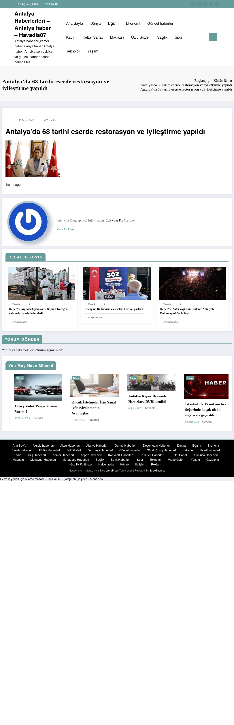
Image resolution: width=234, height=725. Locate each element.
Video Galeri (176, 462)
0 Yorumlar (50, 120)
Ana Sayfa (74, 23)
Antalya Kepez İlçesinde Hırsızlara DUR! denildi (103, 398)
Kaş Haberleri (37, 457)
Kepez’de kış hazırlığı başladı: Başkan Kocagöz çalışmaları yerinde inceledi (38, 311)
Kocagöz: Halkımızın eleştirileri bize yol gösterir (114, 309)
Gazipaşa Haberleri (100, 452)
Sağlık (162, 37)
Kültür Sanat (93, 37)
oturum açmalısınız (49, 350)
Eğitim (113, 23)
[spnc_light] (204, 37)
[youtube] (217, 4)
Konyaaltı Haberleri (120, 457)
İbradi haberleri (210, 452)
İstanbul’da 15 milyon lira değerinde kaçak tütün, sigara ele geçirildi (161, 409)
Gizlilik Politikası (81, 466)
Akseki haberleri (43, 448)
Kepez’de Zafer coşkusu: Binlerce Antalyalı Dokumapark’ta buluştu (187, 311)
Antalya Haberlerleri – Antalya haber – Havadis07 (32, 24)
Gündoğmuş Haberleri (161, 452)
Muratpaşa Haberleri (76, 462)
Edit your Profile (117, 220)
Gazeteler (212, 462)
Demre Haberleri (125, 448)
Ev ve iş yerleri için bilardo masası (22, 481)
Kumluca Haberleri (205, 457)
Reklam (156, 466)
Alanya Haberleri (97, 448)
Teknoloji (73, 51)
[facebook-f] (193, 4)
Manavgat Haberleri (43, 462)
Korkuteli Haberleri (152, 457)
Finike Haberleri (49, 452)
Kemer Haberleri (63, 457)
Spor (178, 37)
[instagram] (211, 4)
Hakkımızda (106, 466)
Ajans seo (96, 481)
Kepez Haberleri (91, 457)
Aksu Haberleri (70, 448)
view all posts (65, 229)
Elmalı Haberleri (22, 452)
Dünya (95, 23)
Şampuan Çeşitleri (75, 481)
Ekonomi (133, 23)
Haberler (188, 452)
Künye (124, 466)
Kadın (70, 37)
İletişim (139, 466)
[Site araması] (197, 37)
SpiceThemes (157, 472)
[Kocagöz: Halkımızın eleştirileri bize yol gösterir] (117, 283)
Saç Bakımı (53, 481)
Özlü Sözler (140, 37)
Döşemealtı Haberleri (157, 448)
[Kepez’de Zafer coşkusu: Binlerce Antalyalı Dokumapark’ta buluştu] (192, 283)
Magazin (117, 37)
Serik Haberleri (120, 462)
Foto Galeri (74, 452)
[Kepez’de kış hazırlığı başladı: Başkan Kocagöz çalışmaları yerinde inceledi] (41, 283)
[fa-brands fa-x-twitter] (199, 4)
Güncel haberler (160, 23)
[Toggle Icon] (213, 37)
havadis (16, 304)
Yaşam (92, 51)
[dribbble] (205, 4)
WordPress (112, 472)
